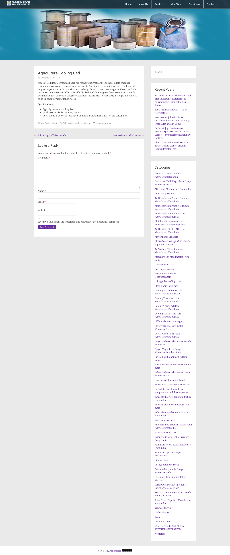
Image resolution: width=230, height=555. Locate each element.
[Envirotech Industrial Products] (18, 4)
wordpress (160, 533)
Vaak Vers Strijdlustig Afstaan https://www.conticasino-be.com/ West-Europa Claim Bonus (172, 120)
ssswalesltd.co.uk (163, 508)
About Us (143, 4)
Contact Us (213, 4)
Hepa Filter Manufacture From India (173, 384)
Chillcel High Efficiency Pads (50, 135)
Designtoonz (115, 551)
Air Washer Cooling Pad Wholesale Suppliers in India (65, 123)
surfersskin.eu (162, 512)
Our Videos (194, 4)
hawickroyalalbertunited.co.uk (170, 380)
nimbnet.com (162, 460)
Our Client (176, 4)
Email (42, 201)
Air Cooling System (165, 193)
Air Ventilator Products (166, 236)
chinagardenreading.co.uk (168, 281)
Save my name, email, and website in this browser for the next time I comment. (78, 221)
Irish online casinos (165, 420)
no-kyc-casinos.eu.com (167, 464)
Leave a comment (104, 123)
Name (42, 191)
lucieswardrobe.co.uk (165, 432)
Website (42, 210)
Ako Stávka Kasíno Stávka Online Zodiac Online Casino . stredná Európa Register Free (171, 145)
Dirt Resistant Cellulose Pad (128, 135)
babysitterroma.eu (164, 264)
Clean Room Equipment (167, 286)
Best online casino (164, 269)
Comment (44, 157)
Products (160, 4)
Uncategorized (162, 521)
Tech (157, 517)
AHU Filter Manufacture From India (173, 189)
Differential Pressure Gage (168, 321)
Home (128, 4)
